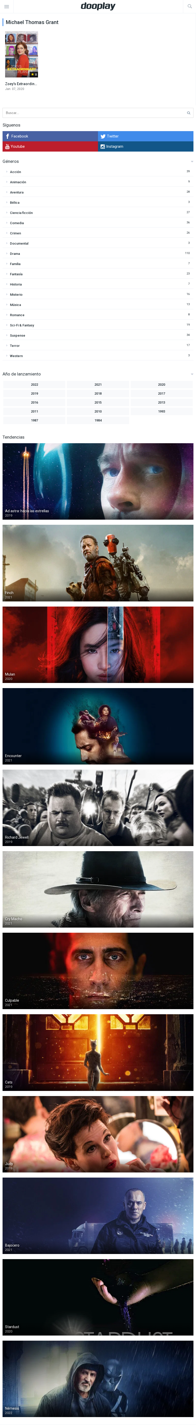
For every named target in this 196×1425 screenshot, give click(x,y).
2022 (34, 384)
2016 (34, 402)
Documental (19, 243)
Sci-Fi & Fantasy (22, 325)
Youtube (18, 146)
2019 (34, 393)
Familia (15, 264)
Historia (16, 284)
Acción (15, 172)
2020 (161, 384)
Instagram (114, 146)
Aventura (16, 192)
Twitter (113, 136)
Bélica (14, 202)
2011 (34, 411)
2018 (98, 393)
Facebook (19, 136)
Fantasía (16, 274)
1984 (98, 420)
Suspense (17, 335)
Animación (18, 182)
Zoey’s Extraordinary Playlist (29, 84)
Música (15, 305)
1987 (34, 420)
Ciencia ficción (21, 213)
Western (16, 356)
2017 (161, 393)
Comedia (17, 223)
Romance (17, 315)
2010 (98, 411)
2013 (161, 402)
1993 (161, 411)
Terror (15, 346)
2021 (98, 384)
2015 (98, 402)
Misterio (16, 295)
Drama (15, 254)
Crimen (15, 233)
